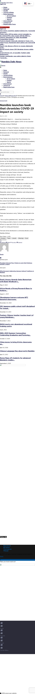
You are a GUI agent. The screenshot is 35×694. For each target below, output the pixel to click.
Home (5, 7)
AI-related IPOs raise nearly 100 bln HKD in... (15, 36)
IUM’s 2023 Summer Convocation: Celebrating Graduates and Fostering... (15, 334)
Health (5, 11)
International (7, 21)
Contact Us (7, 22)
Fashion (9, 17)
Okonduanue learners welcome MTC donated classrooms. (14, 298)
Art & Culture (11, 16)
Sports (9, 19)
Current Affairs (8, 12)
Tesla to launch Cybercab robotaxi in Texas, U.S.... (17, 41)
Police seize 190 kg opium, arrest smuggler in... (16, 34)
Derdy (1, 254)
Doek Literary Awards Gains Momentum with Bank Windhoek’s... (15, 281)
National (6, 9)
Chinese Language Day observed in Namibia (17, 351)
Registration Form (9, 24)
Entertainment (8, 14)
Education (13, 95)
